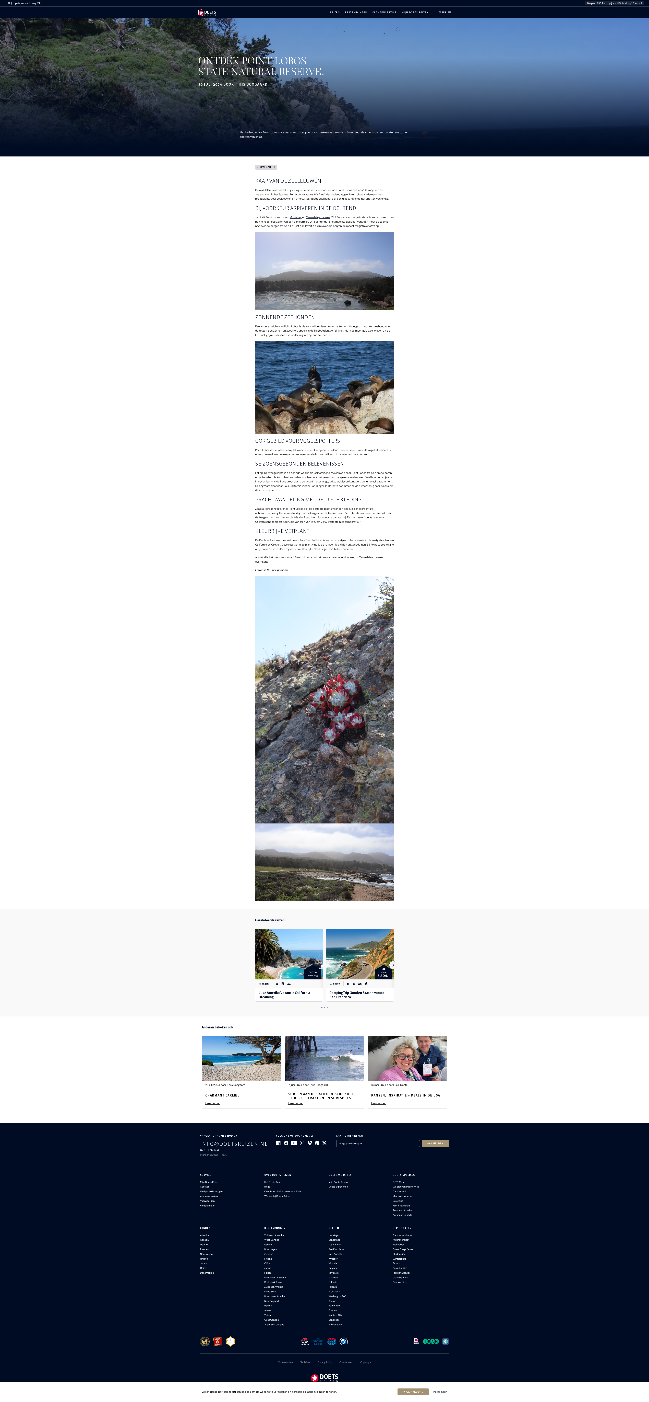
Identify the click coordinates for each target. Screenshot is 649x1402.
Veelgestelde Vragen (211, 1191)
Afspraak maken (209, 1196)
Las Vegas (334, 1235)
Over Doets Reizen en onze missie (282, 1191)
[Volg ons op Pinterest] (317, 1143)
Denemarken (207, 1272)
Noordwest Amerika (275, 1277)
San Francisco (336, 1249)
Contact (204, 1186)
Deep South (270, 1291)
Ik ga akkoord (413, 1391)
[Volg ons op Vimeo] (309, 1143)
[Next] (393, 965)
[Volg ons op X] (324, 1143)
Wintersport (399, 1258)
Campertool (399, 1191)
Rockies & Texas (273, 1282)
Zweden (204, 1249)
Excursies (398, 1200)
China (203, 1268)
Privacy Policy (325, 1362)
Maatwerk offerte (402, 1196)
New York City (336, 1254)
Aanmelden (435, 1143)
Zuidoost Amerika (273, 1286)
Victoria (333, 1263)
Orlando (333, 1282)
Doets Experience (338, 1186)
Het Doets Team (273, 1182)
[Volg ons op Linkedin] (278, 1143)
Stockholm (334, 1291)
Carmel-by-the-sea (318, 217)
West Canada (271, 1239)
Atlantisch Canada (274, 1324)
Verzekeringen (207, 1205)
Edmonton (334, 1305)
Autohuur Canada (402, 1214)
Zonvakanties (400, 1268)
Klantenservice (384, 12)
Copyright (365, 1362)
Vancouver (334, 1239)
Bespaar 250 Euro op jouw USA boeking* (614, 3)
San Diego (317, 486)
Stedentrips (399, 1254)
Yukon (267, 1315)
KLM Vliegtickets (401, 1205)
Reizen (335, 12)
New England (271, 1301)
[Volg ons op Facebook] (286, 1143)
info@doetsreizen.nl (234, 1144)
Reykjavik (334, 1272)
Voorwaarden (207, 1200)
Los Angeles (335, 1244)
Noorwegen (206, 1254)
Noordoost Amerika (274, 1296)
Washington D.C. (337, 1296)
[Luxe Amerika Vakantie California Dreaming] (289, 954)
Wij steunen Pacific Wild (406, 1186)
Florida (268, 1272)
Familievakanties (402, 1272)
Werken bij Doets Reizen (277, 1196)
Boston (332, 1301)
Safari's (397, 1263)
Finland (204, 1258)
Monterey (296, 217)
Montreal (333, 1277)
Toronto (333, 1286)
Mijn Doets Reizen (415, 12)
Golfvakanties (400, 1277)
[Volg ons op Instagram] (302, 1143)
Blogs (267, 1186)
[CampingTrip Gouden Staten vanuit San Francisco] (360, 954)
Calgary (333, 1268)
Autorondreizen (401, 1239)
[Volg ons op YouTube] (294, 1143)
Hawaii (268, 1305)
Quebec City (335, 1315)
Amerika (204, 1235)
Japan (203, 1263)
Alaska (385, 486)
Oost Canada (271, 1319)
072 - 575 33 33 (210, 1150)
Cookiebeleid (346, 1362)
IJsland (204, 1244)
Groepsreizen (400, 1282)
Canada (204, 1239)
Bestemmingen (356, 12)
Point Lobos (345, 190)
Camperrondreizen (403, 1235)
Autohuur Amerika (402, 1210)
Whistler (333, 1258)
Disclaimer (305, 1362)
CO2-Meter (399, 1182)
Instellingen (440, 1392)
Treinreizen (398, 1244)
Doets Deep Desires (404, 1249)
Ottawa (333, 1310)
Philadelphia (335, 1324)
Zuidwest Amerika (274, 1235)
